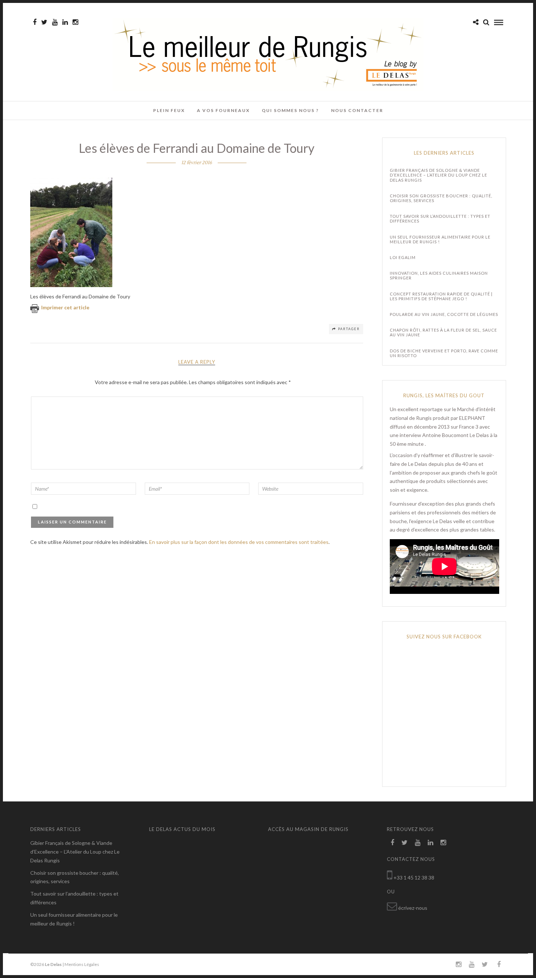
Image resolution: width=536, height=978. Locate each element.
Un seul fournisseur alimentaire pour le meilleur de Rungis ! (440, 239)
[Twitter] (404, 842)
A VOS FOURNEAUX (223, 110)
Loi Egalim (403, 257)
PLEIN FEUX (169, 110)
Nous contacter (357, 110)
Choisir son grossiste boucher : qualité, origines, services (441, 198)
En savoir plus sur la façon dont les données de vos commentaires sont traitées (239, 542)
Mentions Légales (82, 964)
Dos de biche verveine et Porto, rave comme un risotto (444, 353)
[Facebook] (392, 842)
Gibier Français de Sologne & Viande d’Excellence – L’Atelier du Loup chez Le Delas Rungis (438, 175)
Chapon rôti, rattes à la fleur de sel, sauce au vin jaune (443, 332)
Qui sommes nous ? (290, 110)
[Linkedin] (65, 22)
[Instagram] (75, 22)
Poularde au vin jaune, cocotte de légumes (444, 314)
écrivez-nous (412, 908)
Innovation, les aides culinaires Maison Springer (439, 275)
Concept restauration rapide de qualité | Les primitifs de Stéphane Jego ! (441, 296)
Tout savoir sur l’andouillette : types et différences (440, 218)
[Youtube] (55, 22)
